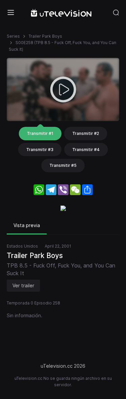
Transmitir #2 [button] (85, 133)
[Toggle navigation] (11, 12)
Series (13, 36)
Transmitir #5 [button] (63, 165)
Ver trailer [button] (23, 285)
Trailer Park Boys (45, 36)
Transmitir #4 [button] (86, 149)
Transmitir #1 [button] (40, 133)
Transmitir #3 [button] (39, 149)
